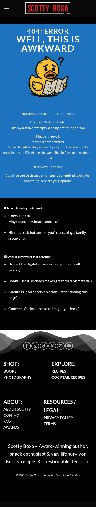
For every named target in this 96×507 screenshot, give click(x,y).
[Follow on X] (52, 346)
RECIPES (58, 371)
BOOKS (9, 371)
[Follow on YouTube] (69, 346)
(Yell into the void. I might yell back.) (43, 308)
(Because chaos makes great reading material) (50, 280)
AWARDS (11, 427)
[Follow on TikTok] (44, 346)
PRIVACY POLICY (58, 417)
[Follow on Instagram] (35, 346)
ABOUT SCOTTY (17, 409)
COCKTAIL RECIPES (68, 377)
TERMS (50, 423)
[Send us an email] (61, 346)
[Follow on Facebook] (27, 346)
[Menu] (6, 8)
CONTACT (12, 415)
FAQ (7, 421)
